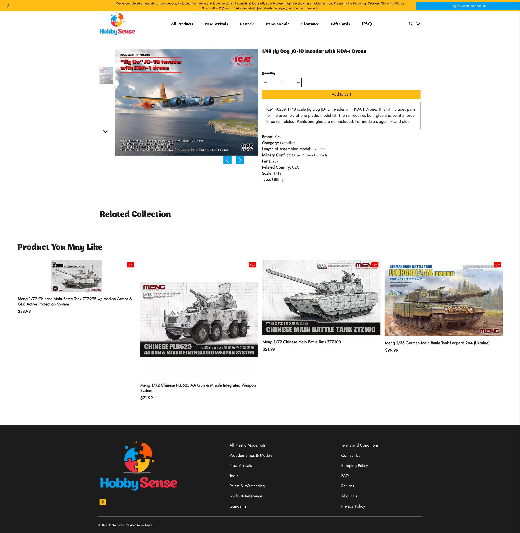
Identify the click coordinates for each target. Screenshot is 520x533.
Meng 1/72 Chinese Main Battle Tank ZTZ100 (302, 342)
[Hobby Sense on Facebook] (7, 5)
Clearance (310, 24)
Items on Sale (277, 24)
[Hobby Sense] (117, 23)
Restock (247, 24)
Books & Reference (246, 496)
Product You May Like (59, 248)
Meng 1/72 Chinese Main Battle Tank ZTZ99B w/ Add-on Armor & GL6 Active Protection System (75, 301)
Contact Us (350, 455)
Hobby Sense (116, 525)
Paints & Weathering (247, 486)
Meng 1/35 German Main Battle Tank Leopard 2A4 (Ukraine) (437, 343)
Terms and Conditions (360, 445)
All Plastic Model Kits (247, 445)
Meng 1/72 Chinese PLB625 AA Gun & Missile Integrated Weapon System (198, 388)
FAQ (367, 23)
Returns (347, 486)
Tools (234, 476)
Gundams (238, 506)
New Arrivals (216, 24)
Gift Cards (340, 24)
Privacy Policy (353, 506)
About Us (349, 496)
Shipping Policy (354, 466)
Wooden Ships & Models (251, 455)
